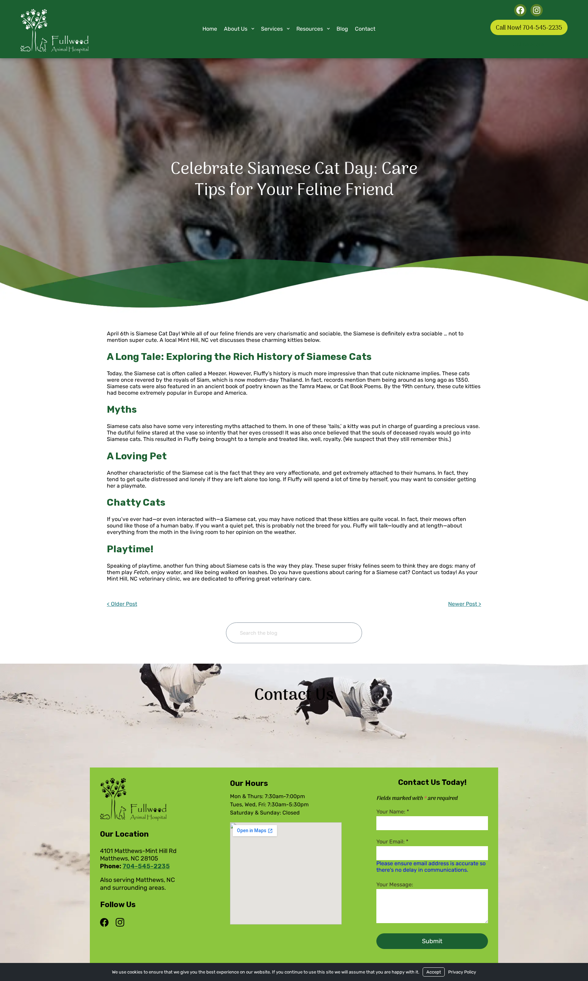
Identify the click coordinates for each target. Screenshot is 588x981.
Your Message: (394, 884)
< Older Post (122, 604)
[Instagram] (120, 923)
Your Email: (392, 841)
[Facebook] (106, 923)
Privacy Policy (462, 972)
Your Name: (392, 811)
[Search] (346, 632)
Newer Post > (464, 604)
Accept (433, 972)
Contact (365, 29)
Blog (342, 29)
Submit (432, 941)
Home (209, 29)
